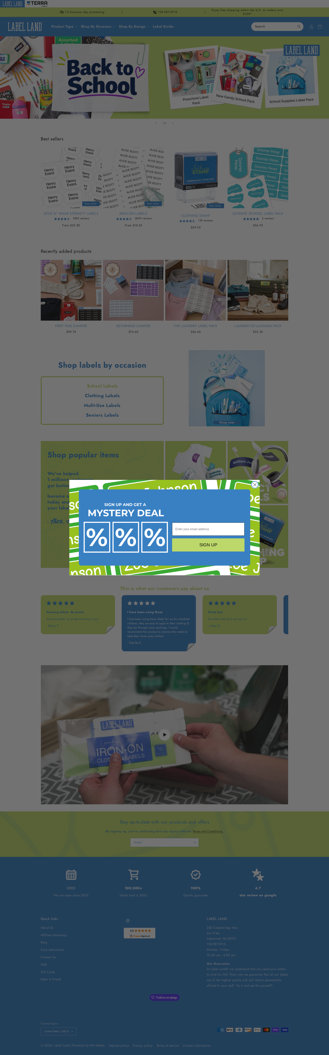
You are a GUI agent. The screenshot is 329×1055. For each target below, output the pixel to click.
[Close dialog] (255, 484)
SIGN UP (208, 544)
